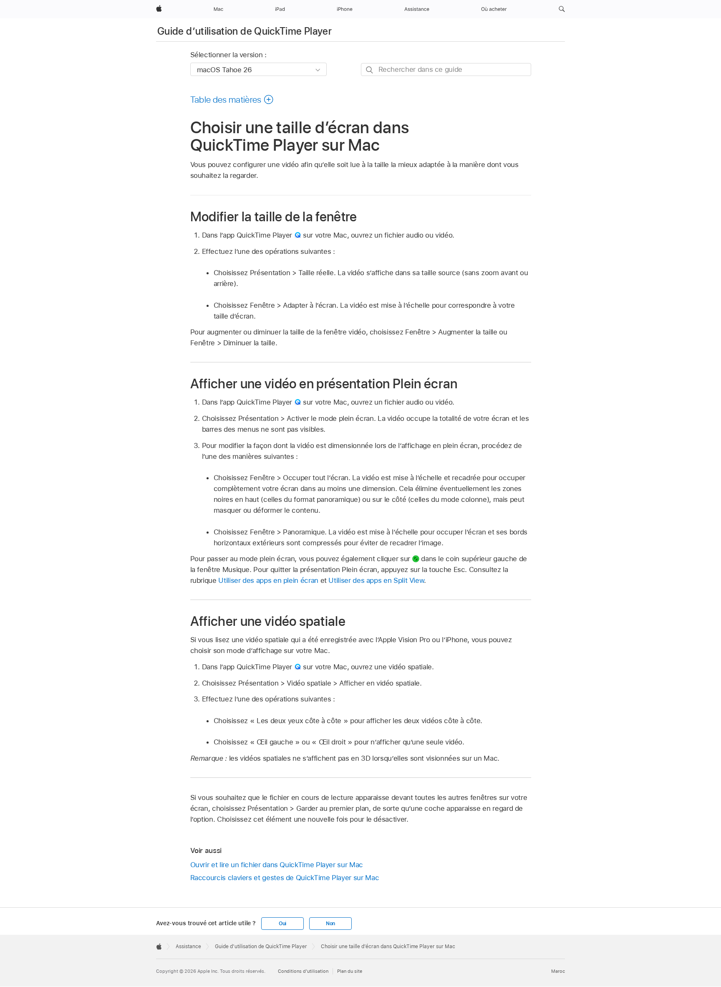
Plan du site (349, 971)
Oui (282, 923)
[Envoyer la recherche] (370, 70)
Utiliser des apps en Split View (376, 580)
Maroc (558, 971)
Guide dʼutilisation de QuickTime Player (244, 31)
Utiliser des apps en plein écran (268, 580)
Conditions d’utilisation (303, 971)
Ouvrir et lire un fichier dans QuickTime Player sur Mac (276, 864)
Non (330, 923)
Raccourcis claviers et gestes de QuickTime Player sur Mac (284, 877)
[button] (561, 9)
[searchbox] (446, 69)
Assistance (188, 946)
